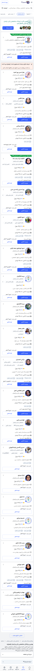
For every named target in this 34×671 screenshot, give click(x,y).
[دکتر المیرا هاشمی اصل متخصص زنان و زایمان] (28, 393)
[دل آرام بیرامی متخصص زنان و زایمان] (28, 128)
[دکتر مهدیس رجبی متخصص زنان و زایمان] (28, 422)
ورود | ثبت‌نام (4, 2)
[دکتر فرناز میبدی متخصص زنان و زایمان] (28, 478)
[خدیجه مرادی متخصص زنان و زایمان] (28, 521)
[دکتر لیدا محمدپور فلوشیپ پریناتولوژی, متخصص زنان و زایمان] (28, 40)
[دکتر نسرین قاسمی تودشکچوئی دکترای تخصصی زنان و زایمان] (28, 450)
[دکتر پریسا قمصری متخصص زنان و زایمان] (28, 306)
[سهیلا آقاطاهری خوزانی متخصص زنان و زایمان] (28, 616)
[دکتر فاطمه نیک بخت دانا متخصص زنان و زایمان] (28, 161)
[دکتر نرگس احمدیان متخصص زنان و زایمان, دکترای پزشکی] (28, 362)
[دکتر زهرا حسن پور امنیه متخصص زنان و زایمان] (28, 75)
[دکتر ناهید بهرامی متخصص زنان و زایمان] (28, 567)
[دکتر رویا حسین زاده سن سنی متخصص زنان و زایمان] (28, 192)
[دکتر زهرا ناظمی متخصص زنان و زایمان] (28, 101)
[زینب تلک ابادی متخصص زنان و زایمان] (28, 545)
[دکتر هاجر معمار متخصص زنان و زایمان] (28, 331)
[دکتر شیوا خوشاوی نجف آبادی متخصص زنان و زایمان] (28, 251)
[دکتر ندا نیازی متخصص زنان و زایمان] (28, 499)
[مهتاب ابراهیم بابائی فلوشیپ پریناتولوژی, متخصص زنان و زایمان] (28, 595)
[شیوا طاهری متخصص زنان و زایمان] (28, 220)
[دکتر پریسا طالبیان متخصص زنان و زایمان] (28, 279)
